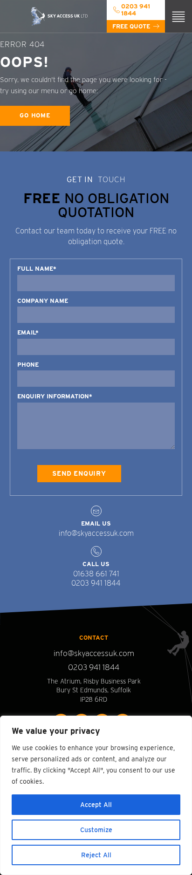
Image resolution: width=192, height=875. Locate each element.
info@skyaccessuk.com (96, 533)
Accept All (96, 804)
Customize (96, 830)
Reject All (96, 855)
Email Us (96, 523)
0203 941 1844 (96, 583)
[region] (96, 795)
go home (35, 115)
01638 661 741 (96, 573)
